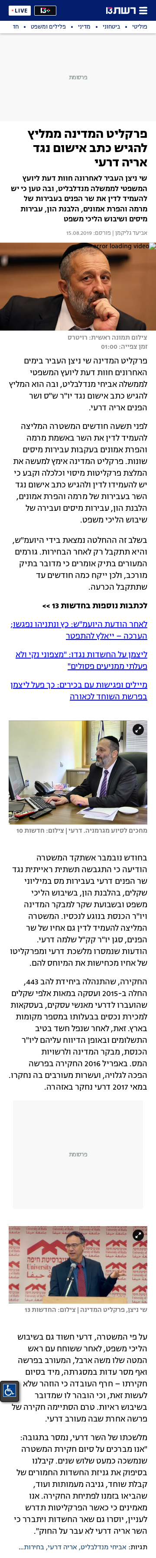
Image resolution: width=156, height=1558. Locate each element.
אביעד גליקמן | (129, 233)
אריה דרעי (62, 1547)
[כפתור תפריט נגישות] (9, 1390)
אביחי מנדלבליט (104, 1547)
